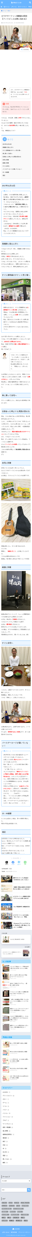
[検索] (29, 1190)
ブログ (6, 1120)
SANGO (4, 1205)
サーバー (5, 1211)
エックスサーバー (6, 1208)
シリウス (12, 1211)
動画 (3, 1217)
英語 (10, 868)
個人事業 (6, 1131)
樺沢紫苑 (19, 1220)
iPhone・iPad (25, 1202)
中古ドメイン (24, 1214)
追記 (4, 175)
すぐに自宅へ (6, 166)
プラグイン (5, 1214)
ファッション (8, 1116)
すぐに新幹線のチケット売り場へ (12, 150)
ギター (5, 1099)
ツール (14, 6)
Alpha (4, 1202)
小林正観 (16, 1217)
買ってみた (7, 1159)
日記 (5, 1145)
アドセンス (25, 1205)
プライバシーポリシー (24, 1232)
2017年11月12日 (7, 144)
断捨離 (11, 1220)
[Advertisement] (16, 69)
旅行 (5, 1141)
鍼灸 (5, 1162)
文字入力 (4, 1220)
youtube (6, 1092)
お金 (18, 1205)
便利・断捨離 (8, 1127)
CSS (10, 1202)
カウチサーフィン (12, 871)
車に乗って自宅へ (7, 153)
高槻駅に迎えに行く (8, 147)
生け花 (6, 1152)
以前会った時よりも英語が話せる (12, 156)
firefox (16, 1202)
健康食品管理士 (8, 1134)
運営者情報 (14, 1232)
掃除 (22, 1217)
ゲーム (6, 1102)
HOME (17, 1229)
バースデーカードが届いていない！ (12, 169)
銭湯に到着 (6, 163)
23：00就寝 (6, 172)
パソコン (7, 6)
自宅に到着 (6, 159)
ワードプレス (23, 6)
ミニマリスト (15, 1214)
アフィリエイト (8, 1095)
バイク (6, 1109)
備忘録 (6, 1138)
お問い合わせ (5, 1232)
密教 (9, 1217)
